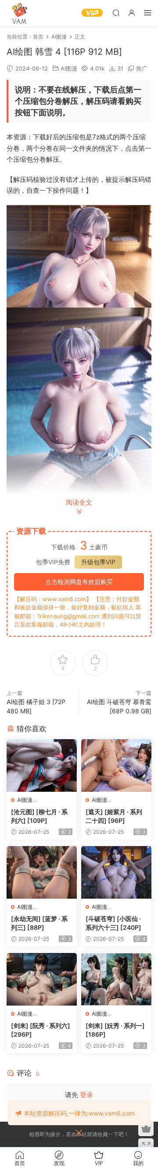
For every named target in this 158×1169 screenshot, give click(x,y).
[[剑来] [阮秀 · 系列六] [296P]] (42, 979)
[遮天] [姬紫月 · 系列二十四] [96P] (114, 816)
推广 (141, 68)
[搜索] (116, 12)
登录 (86, 1095)
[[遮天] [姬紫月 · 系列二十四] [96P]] (116, 765)
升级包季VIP (98, 562)
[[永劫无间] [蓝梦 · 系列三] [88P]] (42, 872)
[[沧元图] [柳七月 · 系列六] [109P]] (42, 765)
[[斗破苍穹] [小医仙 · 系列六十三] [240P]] (116, 872)
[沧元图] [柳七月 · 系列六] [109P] (39, 816)
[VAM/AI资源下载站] (20, 13)
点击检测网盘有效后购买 (79, 581)
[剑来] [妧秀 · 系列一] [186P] (115, 1030)
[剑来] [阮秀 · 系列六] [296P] (40, 1030)
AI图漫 (69, 68)
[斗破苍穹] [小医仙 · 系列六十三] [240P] (113, 923)
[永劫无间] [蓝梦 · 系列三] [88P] (39, 923)
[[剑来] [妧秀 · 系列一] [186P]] (116, 979)
